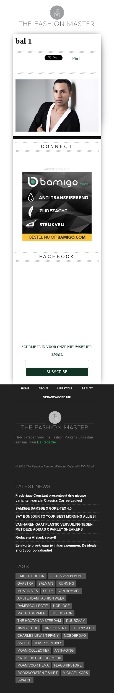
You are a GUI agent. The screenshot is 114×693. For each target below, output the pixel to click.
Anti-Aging (64, 650)
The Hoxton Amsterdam (39, 621)
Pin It (77, 58)
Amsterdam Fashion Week (40, 598)
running (66, 583)
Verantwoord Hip (57, 397)
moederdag (75, 636)
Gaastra (25, 583)
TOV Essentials (48, 643)
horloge (61, 606)
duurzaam (75, 621)
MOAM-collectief (33, 650)
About (43, 388)
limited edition (31, 576)
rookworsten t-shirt (37, 673)
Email (57, 355)
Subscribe (57, 372)
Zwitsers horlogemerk (39, 658)
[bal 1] (57, 130)
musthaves (27, 591)
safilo (23, 643)
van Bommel (69, 591)
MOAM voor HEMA (33, 665)
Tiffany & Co (83, 628)
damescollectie (32, 606)
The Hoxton (61, 613)
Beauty (87, 388)
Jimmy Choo (27, 628)
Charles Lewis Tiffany (38, 636)
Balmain (45, 583)
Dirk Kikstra (55, 628)
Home (25, 388)
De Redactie (46, 442)
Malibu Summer (31, 613)
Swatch (24, 680)
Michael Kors (75, 673)
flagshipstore (68, 665)
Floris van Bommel (67, 576)
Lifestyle (64, 388)
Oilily (48, 591)
